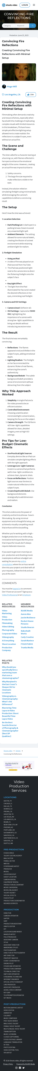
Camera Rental (10, 880)
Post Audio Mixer (11, 1021)
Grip (5, 921)
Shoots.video (8, 751)
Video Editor (9, 1010)
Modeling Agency (11, 890)
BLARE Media (27, 610)
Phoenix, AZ (8, 827)
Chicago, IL (8, 803)
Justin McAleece (28, 617)
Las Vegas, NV (9, 817)
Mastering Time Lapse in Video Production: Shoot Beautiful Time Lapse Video (10, 713)
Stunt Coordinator (12, 961)
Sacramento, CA (10, 833)
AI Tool (6, 1045)
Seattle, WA (8, 843)
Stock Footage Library (13, 1039)
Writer (6, 864)
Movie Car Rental (11, 887)
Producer (8, 869)
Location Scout (10, 874)
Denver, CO (8, 809)
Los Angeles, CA (12, 94)
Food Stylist (9, 898)
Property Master (11, 958)
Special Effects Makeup (13, 982)
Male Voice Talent (11, 1024)
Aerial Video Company (12, 990)
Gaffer (6, 918)
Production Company (12, 969)
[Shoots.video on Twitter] (23, 1068)
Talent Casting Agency (13, 856)
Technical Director (12, 971)
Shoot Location (9, 644)
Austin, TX (8, 801)
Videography (8, 637)
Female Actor (9, 861)
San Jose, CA (8, 841)
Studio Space (9, 853)
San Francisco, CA (11, 838)
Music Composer (10, 1018)
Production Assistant (13, 924)
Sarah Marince (27, 640)
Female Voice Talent (12, 1026)
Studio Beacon (27, 627)
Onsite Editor (9, 926)
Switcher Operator (11, 974)
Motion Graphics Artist (13, 1008)
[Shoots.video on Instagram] (16, 1068)
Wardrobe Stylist (11, 947)
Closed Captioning (11, 1037)
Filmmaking (7, 623)
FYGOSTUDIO (27, 644)
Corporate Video (9, 633)
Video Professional (10, 595)
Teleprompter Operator (14, 995)
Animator (8, 1013)
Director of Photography (14, 953)
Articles (18, 751)
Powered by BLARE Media (25, 1064)
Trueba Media (27, 647)
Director (7, 913)
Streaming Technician (13, 977)
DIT (5, 929)
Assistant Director (11, 945)
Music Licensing (10, 1034)
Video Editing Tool (11, 1050)
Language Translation (13, 1042)
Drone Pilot (9, 963)
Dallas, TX (8, 806)
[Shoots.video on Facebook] (20, 1068)
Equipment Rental (11, 882)
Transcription (10, 1031)
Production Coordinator (14, 901)
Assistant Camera (11, 940)
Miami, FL (7, 822)
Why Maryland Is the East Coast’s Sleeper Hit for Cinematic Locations (9, 687)
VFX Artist (8, 1053)
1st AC (6, 942)
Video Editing (8, 626)
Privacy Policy (8, 1064)
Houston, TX (8, 814)
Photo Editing (9, 1047)
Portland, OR (9, 830)
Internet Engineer (11, 979)
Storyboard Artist (11, 866)
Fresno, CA (8, 811)
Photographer (10, 950)
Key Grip (7, 993)
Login (25, 5)
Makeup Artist (10, 934)
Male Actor (8, 858)
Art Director (9, 955)
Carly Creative (27, 637)
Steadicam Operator (12, 966)
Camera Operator (11, 916)
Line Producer (9, 985)
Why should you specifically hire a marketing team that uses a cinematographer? (10, 672)
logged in (17, 589)
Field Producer (10, 937)
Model (6, 872)
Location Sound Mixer (13, 932)
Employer (26, 595)
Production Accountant (14, 885)
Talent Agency (9, 893)
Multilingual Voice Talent (14, 1029)
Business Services (11, 903)
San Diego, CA (9, 835)
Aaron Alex (26, 614)
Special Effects (10, 895)
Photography (8, 630)
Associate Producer (12, 987)
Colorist (7, 1016)
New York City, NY (11, 825)
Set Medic (7, 998)
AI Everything (8, 640)
